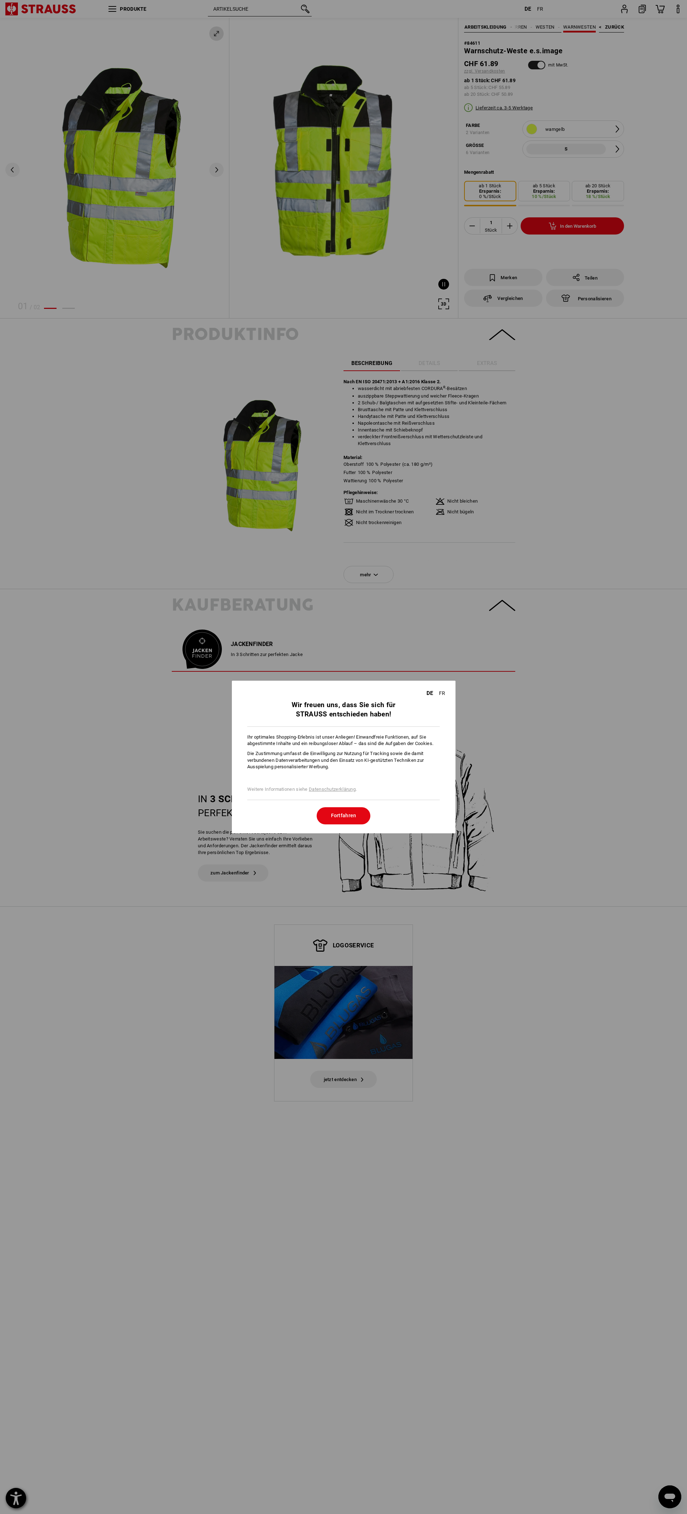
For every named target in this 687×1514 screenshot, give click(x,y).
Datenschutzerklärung (332, 789)
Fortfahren (343, 815)
